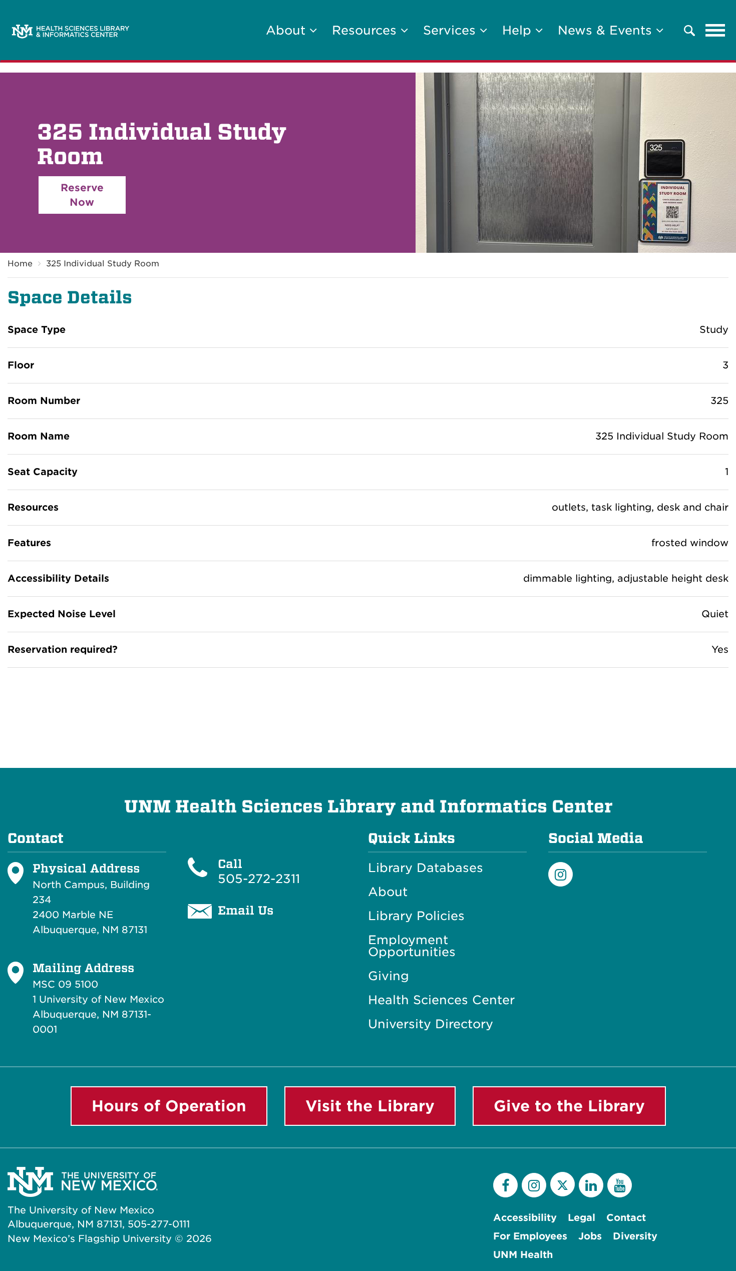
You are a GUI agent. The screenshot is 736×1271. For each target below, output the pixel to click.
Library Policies (416, 916)
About (388, 892)
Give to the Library (569, 1106)
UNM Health (523, 1254)
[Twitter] (562, 1184)
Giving (388, 976)
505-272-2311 (259, 879)
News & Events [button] (607, 30)
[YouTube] (619, 1185)
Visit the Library (370, 1106)
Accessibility (525, 1217)
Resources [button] (366, 30)
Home (20, 263)
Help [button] (518, 30)
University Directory (430, 1024)
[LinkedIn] (591, 1185)
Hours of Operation (169, 1106)
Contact (626, 1217)
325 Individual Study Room (102, 263)
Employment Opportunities (412, 946)
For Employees (530, 1236)
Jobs (590, 1236)
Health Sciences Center (441, 1000)
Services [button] (451, 30)
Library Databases (425, 868)
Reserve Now (82, 195)
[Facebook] (505, 1185)
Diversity (635, 1236)
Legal (581, 1217)
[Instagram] (560, 874)
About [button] (287, 30)
